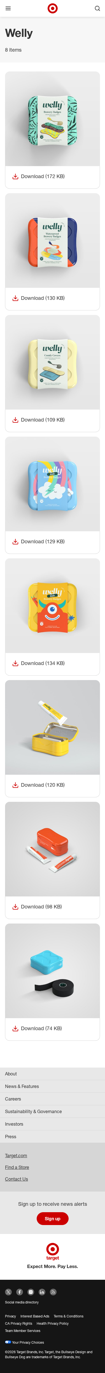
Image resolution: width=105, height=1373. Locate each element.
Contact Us (16, 1179)
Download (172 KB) (38, 176)
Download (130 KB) (38, 298)
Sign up (52, 1218)
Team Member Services (22, 1331)
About (11, 1074)
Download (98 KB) (37, 906)
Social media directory (22, 1302)
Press (10, 1136)
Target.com (16, 1155)
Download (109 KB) (38, 420)
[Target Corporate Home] (53, 8)
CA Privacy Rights (18, 1323)
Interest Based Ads (34, 1316)
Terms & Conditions (68, 1316)
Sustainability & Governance (33, 1111)
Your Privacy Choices (27, 1342)
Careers (13, 1099)
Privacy (10, 1316)
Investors (14, 1124)
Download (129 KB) (38, 541)
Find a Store (17, 1167)
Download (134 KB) (38, 663)
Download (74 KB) (37, 1028)
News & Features (22, 1086)
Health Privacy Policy (53, 1323)
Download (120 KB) (38, 785)
